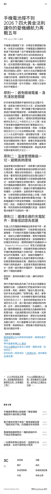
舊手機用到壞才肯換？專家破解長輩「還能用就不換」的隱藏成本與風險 (21, 423)
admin (10, 39)
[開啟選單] (45, 4)
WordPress (39, 489)
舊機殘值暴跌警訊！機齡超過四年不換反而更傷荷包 (20, 433)
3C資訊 (20, 39)
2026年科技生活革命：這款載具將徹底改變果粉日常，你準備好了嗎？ (13, 380)
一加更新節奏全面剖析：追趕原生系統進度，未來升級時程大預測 (21, 443)
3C (5, 4)
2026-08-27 (44, 413)
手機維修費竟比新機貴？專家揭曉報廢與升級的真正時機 (20, 413)
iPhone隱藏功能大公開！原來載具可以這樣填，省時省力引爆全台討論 (36, 380)
